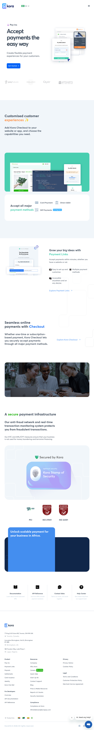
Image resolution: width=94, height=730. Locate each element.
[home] (8, 6)
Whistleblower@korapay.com (40, 710)
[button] (25, 6)
